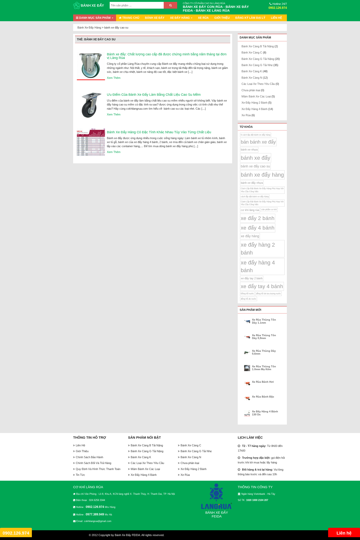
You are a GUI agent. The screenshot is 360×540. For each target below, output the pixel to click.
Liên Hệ (276, 17)
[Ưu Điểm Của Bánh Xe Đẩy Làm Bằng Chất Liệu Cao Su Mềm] (91, 104)
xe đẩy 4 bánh (257, 228)
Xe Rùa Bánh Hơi (263, 381)
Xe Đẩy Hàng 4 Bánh (254, 109)
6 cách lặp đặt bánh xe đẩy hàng (255, 135)
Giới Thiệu (222, 17)
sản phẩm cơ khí (269, 209)
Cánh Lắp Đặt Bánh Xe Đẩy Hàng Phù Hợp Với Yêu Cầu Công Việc (262, 203)
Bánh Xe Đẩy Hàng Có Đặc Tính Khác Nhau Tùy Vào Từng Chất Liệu (159, 132)
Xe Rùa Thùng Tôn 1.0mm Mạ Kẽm (264, 368)
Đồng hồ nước (247, 293)
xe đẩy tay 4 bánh (262, 286)
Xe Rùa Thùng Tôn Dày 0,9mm (264, 337)
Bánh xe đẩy (154, 17)
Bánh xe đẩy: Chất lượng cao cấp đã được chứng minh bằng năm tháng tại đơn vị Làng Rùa (166, 56)
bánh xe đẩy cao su (255, 166)
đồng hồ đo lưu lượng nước (268, 293)
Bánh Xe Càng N (252, 77)
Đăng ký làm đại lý (250, 17)
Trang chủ (130, 17)
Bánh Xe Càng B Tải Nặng (258, 46)
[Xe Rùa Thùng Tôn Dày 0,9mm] (247, 337)
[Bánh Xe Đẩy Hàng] (88, 6)
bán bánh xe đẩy (258, 142)
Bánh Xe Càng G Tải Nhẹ (257, 65)
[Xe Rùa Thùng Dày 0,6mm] (247, 352)
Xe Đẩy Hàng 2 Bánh (254, 102)
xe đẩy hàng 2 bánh (258, 249)
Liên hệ (344, 533)
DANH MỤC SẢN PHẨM (94, 17)
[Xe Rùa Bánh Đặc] (247, 398)
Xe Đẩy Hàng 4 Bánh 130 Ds (265, 413)
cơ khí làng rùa (250, 210)
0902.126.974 (277, 7)
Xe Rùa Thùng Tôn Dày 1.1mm (264, 321)
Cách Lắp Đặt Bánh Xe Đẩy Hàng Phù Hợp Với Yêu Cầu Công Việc (262, 189)
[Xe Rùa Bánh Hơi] (247, 383)
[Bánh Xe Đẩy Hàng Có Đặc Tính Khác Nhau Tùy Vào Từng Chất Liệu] (91, 142)
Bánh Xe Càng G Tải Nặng (258, 58)
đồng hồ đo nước (248, 299)
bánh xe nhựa (249, 149)
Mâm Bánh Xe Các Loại (256, 96)
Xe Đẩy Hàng (180, 17)
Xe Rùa (203, 17)
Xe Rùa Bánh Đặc (263, 396)
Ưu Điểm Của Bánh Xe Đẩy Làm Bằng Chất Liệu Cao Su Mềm (154, 94)
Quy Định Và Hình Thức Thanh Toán (98, 469)
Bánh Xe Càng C (252, 52)
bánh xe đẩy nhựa (252, 182)
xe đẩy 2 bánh (257, 218)
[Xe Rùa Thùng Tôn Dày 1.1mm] (247, 321)
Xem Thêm (114, 77)
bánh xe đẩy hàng (262, 175)
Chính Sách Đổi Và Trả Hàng (93, 463)
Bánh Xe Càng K (252, 71)
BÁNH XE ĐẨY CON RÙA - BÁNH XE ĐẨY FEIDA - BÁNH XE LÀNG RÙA (216, 8)
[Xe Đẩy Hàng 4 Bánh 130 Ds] (247, 413)
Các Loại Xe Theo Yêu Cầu (258, 83)
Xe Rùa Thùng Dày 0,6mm (264, 352)
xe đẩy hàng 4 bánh (258, 266)
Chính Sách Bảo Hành (89, 457)
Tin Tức (80, 474)
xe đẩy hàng (250, 236)
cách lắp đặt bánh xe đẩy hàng (255, 196)
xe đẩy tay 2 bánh (251, 278)
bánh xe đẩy (255, 158)
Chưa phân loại (251, 90)
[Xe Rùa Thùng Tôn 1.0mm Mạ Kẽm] (247, 368)
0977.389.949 (95, 514)
